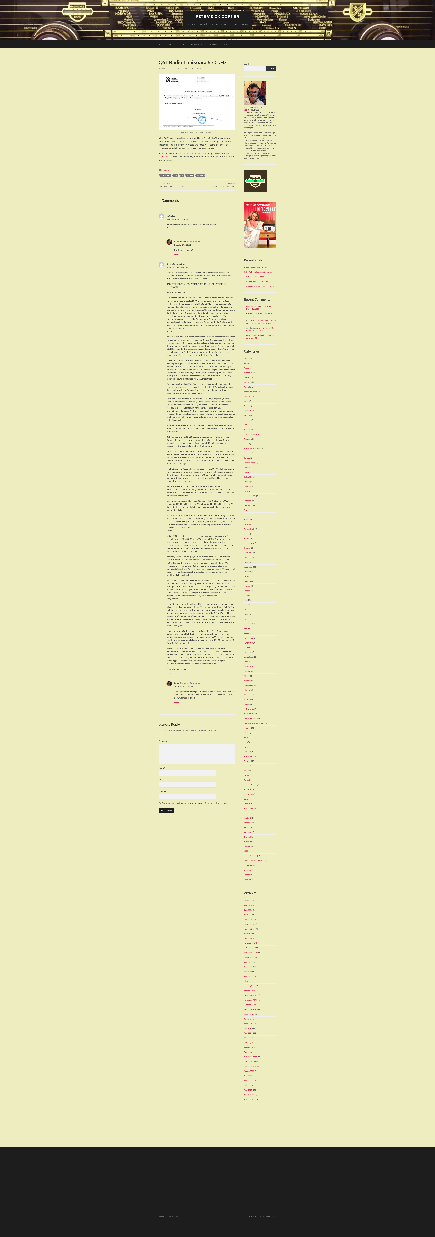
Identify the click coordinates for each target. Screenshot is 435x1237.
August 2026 (249, 900)
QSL (171, 156)
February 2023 (249, 1099)
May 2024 (248, 1028)
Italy (246, 619)
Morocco (247, 690)
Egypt (246, 515)
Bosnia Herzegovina (252, 434)
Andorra (247, 368)
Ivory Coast (248, 624)
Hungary (247, 586)
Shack (184, 44)
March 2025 (249, 981)
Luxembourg (249, 657)
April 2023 (248, 1090)
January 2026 (249, 934)
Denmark (247, 500)
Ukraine (247, 846)
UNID (246, 851)
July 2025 (248, 962)
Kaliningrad (248, 638)
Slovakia (247, 775)
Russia (246, 766)
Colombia (248, 477)
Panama (247, 737)
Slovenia (247, 780)
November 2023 (250, 1057)
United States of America (253, 860)
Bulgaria (247, 453)
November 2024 (250, 1000)
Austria (247, 401)
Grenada (247, 571)
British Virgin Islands (252, 448)
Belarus (247, 415)
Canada (247, 458)
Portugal (247, 751)
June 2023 (248, 1080)
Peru (246, 742)
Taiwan (246, 827)
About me (172, 44)
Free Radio (248, 543)
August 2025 (249, 957)
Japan (246, 633)
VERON (247, 110)
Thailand (247, 837)
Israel (246, 614)
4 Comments (202, 68)
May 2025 (248, 971)
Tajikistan (247, 832)
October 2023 (249, 1061)
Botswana (248, 439)
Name (162, 767)
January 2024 (249, 1047)
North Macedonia (251, 718)
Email (162, 779)
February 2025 (249, 986)
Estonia (247, 519)
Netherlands (249, 709)
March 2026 (249, 924)
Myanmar (248, 695)
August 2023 (249, 1071)
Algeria (247, 363)
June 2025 (248, 967)
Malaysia (247, 671)
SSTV (225, 44)
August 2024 (249, 1014)
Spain (246, 804)
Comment (164, 741)
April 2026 (248, 919)
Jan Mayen (248, 628)
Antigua (247, 377)
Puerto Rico (248, 756)
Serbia (246, 770)
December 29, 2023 (167, 68)
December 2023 (250, 1052)
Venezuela (248, 875)
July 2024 (248, 1019)
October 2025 (249, 948)
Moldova (247, 680)
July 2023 (248, 1076)
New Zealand (249, 714)
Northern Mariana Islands (254, 723)
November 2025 (250, 943)
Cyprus (247, 491)
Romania (166, 170)
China (246, 472)
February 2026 (249, 929)
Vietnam (247, 879)
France (246, 538)
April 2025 (248, 976)
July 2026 (248, 905)
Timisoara (201, 175)
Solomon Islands (250, 785)
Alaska (246, 358)
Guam (246, 576)
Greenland (248, 567)
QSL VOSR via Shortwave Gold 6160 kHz (260, 272)
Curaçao (247, 486)
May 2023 (248, 1085)
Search (246, 64)
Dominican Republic (252, 505)
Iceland (247, 590)
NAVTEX (247, 699)
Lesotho (247, 647)
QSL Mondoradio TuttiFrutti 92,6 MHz (259, 286)
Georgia (247, 548)
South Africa (249, 789)
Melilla (246, 676)
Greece (247, 562)
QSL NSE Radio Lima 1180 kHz (256, 281)
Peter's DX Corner (217, 16)
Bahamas (247, 410)
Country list (197, 44)
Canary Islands (250, 463)
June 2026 (248, 910)
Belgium (247, 420)
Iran (245, 605)
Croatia (247, 481)
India (246, 595)
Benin (246, 425)
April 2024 (248, 1033)
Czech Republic (250, 496)
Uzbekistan (248, 865)
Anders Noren (264, 1216)
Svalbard (247, 818)
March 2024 (249, 1038)
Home (161, 44)
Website (162, 791)
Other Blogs (213, 44)
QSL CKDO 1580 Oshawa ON (171, 185)
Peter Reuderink (186, 68)
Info (245, 600)
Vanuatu (247, 870)
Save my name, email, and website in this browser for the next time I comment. (196, 803)
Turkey (246, 841)
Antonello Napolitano (176, 264)
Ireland (247, 609)
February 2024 (249, 1042)
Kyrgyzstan (248, 643)
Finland (247, 534)
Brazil (246, 444)
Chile (246, 467)
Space (246, 799)
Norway (247, 728)
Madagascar (249, 666)
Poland (247, 747)
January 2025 (249, 990)
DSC (246, 510)
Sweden (247, 822)
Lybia (246, 661)
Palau (246, 732)
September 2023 (250, 1066)
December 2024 (250, 995)
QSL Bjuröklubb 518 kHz (224, 185)
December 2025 (250, 938)
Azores (246, 406)
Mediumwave (165, 175)
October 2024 (249, 1005)
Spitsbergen (248, 808)
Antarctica (248, 373)
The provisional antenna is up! (255, 267)
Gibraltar (247, 557)
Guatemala (248, 581)
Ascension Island (250, 392)
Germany (247, 553)
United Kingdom (250, 856)
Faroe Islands (249, 529)
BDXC (246, 107)
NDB (246, 704)
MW (175, 175)
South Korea (249, 794)
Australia (247, 396)
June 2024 (248, 1023)
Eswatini (247, 524)
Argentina (248, 382)
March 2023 (249, 1095)
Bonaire (247, 429)
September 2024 (250, 1009)
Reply (169, 232)
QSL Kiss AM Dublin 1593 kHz (256, 277)
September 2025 (250, 952)
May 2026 (248, 915)
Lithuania (247, 652)
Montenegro (249, 685)
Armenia (247, 387)
